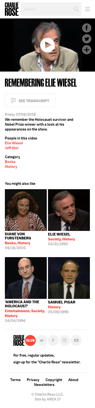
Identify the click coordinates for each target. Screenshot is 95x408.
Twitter (86, 38)
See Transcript (34, 100)
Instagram (64, 340)
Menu (85, 9)
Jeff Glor (12, 148)
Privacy (33, 379)
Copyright (54, 379)
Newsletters (44, 384)
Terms (15, 379)
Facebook (86, 28)
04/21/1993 (61, 239)
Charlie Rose (12, 9)
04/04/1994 (25, 311)
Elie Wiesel (14, 143)
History (11, 166)
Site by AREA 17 (47, 399)
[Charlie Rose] (18, 340)
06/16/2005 (18, 241)
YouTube (76, 340)
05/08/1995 (61, 307)
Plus (86, 49)
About (73, 379)
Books (10, 161)
